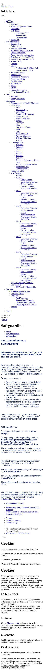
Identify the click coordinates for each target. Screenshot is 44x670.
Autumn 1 (19, 147)
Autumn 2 (19, 145)
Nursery (19, 175)
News (8, 94)
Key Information (12, 42)
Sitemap (9, 518)
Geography (20, 123)
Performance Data (18, 79)
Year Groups (16, 173)
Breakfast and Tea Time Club (27, 68)
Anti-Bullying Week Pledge (26, 164)
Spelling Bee (25, 204)
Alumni (14, 307)
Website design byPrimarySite (18, 533)
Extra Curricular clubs (24, 70)
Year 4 (18, 237)
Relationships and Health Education (24, 103)
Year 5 (18, 252)
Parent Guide (16, 75)
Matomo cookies (13, 623)
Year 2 (18, 206)
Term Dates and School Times (22, 57)
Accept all (14, 564)
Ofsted (13, 88)
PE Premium (16, 83)
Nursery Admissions (18, 48)
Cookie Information (13, 520)
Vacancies (14, 296)
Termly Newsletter (18, 99)
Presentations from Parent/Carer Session (29, 200)
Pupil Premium (16, 81)
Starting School (26, 180)
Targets (23, 197)
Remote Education (18, 72)
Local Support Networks (20, 92)
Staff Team (15, 31)
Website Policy (11, 522)
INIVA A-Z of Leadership (26, 287)
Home (8, 20)
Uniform (14, 64)
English (19, 121)
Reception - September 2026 (22, 51)
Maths (18, 129)
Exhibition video (22, 169)
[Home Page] (7, 6)
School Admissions (18, 53)
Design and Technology (25, 114)
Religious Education (23, 138)
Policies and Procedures (20, 77)
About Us (9, 22)
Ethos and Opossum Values (21, 26)
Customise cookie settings (30, 564)
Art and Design (22, 110)
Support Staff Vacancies (25, 300)
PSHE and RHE (22, 134)
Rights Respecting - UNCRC (22, 283)
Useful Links (16, 285)
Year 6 (18, 267)
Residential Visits (17, 171)
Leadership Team (22, 33)
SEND (13, 86)
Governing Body (17, 294)
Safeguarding (16, 44)
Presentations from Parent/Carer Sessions (29, 187)
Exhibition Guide (22, 167)
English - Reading (23, 118)
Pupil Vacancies (22, 298)
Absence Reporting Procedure (22, 59)
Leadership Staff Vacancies (26, 304)
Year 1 (18, 191)
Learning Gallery (17, 142)
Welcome (14, 24)
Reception (19, 178)
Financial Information (19, 90)
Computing (20, 112)
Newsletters (15, 96)
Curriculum (10, 101)
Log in (8, 311)
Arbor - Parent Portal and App (22, 55)
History (18, 125)
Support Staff (21, 35)
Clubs (13, 66)
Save (22, 668)
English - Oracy (22, 116)
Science (19, 140)
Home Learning (27, 184)
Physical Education (23, 136)
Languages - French (23, 127)
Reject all (5, 564)
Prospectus (15, 40)
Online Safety (16, 46)
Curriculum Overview (29, 182)
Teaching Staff (21, 37)
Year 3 (18, 221)
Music (18, 132)
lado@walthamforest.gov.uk (13, 499)
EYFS (18, 107)
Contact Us (15, 29)
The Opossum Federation (20, 291)
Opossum (9, 289)
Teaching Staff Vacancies (25, 302)
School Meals (16, 61)
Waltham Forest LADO (15, 503)
